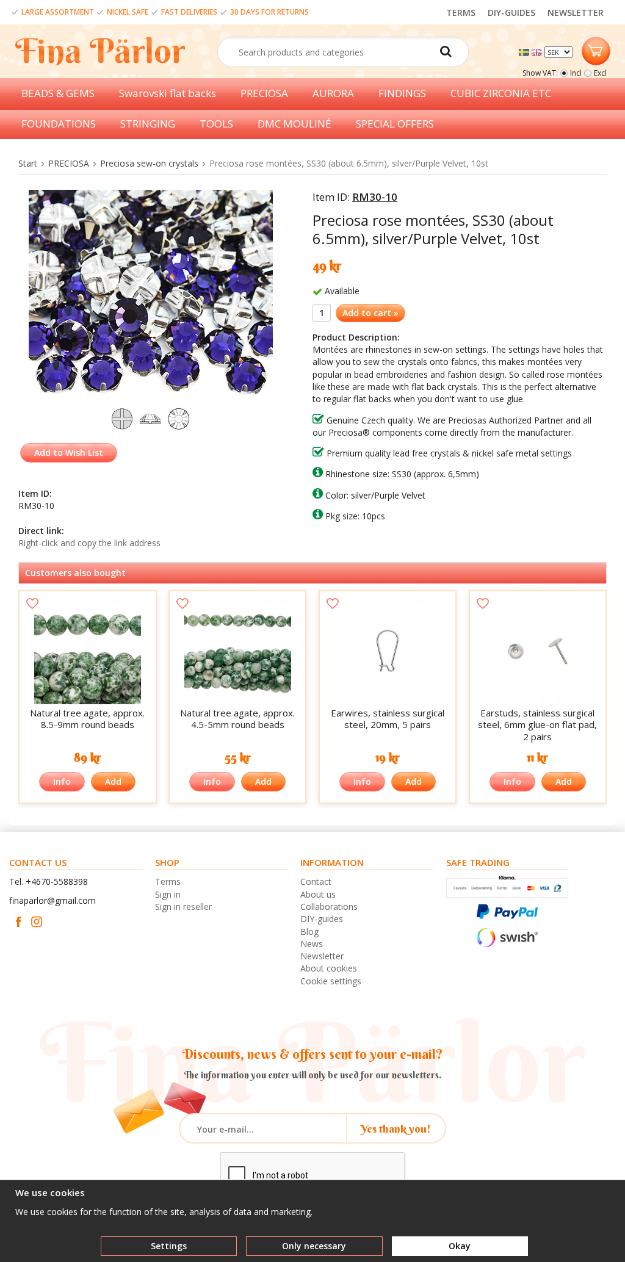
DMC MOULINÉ (294, 124)
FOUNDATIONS (58, 124)
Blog (309, 931)
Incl (576, 73)
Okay (460, 1246)
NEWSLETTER (575, 12)
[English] (538, 51)
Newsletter (322, 956)
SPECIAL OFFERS (395, 124)
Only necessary (314, 1246)
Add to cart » (370, 313)
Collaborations (329, 906)
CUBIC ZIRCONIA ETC (500, 93)
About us (318, 894)
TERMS (460, 12)
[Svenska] (525, 51)
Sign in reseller (183, 906)
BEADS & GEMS (58, 93)
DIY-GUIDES (511, 12)
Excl (600, 73)
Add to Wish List (68, 452)
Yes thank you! (396, 1129)
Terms (168, 881)
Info (62, 781)
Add (113, 781)
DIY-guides (321, 919)
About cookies (328, 968)
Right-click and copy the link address (89, 543)
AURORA (333, 93)
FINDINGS (402, 93)
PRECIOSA (264, 93)
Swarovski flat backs (167, 93)
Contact (315, 881)
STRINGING (147, 124)
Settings (169, 1246)
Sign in (168, 894)
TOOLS (216, 124)
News (311, 944)
